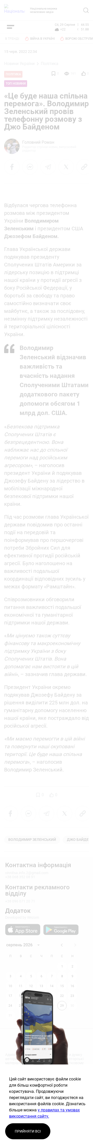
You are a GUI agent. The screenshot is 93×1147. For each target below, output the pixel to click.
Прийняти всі (28, 1131)
